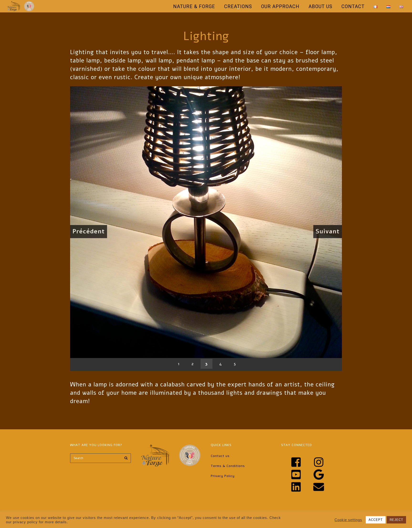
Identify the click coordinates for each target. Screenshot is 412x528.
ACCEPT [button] (376, 520)
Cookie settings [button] (348, 520)
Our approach (280, 6)
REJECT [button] (396, 520)
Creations (238, 6)
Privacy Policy (223, 476)
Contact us (220, 456)
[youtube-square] (301, 474)
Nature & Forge (194, 6)
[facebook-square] (301, 462)
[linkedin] (301, 487)
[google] (324, 474)
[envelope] (321, 487)
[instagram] (324, 462)
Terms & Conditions (228, 466)
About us (320, 6)
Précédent (88, 231)
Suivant (328, 231)
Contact (353, 6)
